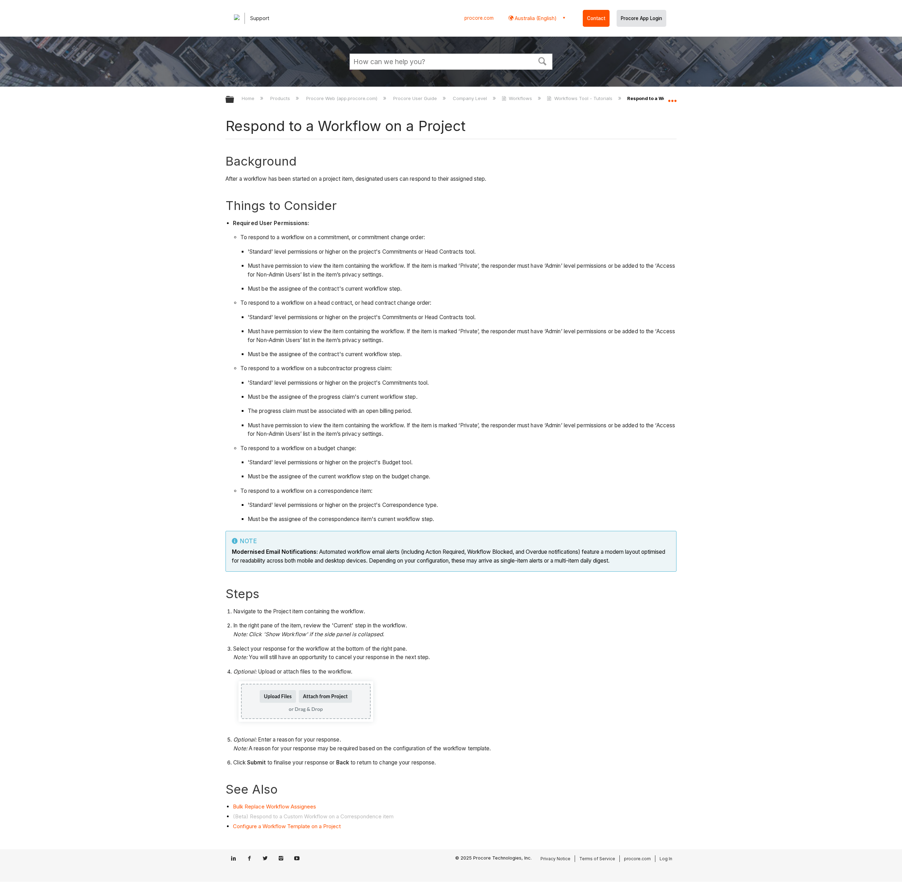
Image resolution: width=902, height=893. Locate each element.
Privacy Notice (555, 858)
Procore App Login (641, 18)
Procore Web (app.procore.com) (342, 98)
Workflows (520, 98)
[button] (542, 60)
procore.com (479, 18)
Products (280, 98)
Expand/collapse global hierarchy (234, 100)
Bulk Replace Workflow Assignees (274, 806)
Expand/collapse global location (672, 97)
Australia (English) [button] (535, 18)
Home (249, 98)
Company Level (470, 98)
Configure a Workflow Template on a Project (287, 826)
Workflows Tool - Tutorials (583, 98)
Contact (596, 18)
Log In (666, 858)
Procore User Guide (415, 98)
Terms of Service (597, 858)
